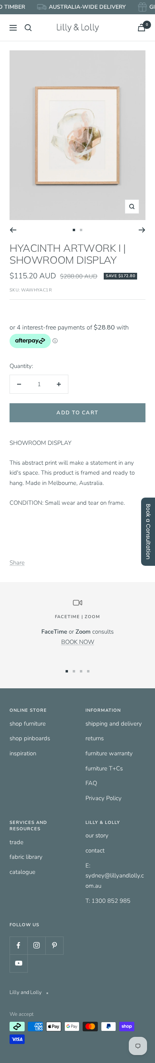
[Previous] (13, 230)
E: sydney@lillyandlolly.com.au (114, 876)
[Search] (28, 27)
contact (95, 850)
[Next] (142, 230)
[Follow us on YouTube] (18, 963)
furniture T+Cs (104, 768)
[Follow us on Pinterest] (54, 945)
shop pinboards (30, 738)
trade (16, 842)
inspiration (23, 753)
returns (94, 738)
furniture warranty (109, 753)
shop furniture (28, 724)
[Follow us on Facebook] (18, 945)
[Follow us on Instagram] (36, 945)
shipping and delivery (113, 724)
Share (17, 563)
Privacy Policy (103, 798)
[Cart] (141, 27)
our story (96, 835)
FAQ (91, 783)
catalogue (22, 872)
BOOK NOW (77, 642)
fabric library (26, 857)
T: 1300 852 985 (107, 901)
